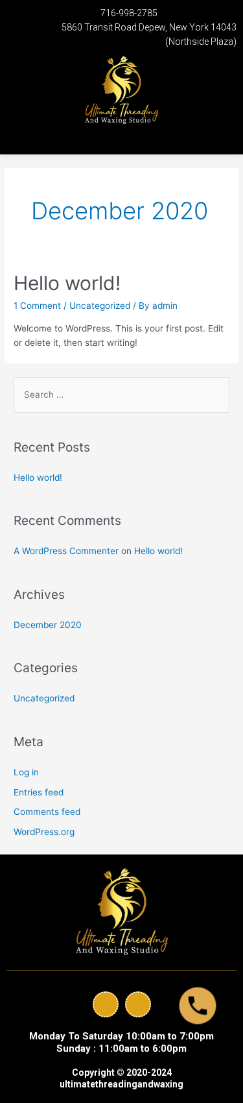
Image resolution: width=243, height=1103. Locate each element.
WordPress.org (44, 832)
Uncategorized (99, 305)
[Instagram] (138, 1004)
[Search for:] (121, 394)
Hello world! (67, 283)
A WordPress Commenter (66, 551)
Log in (26, 772)
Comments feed (47, 811)
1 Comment (37, 305)
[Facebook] (106, 1004)
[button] (26, 137)
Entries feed (39, 792)
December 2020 (48, 625)
